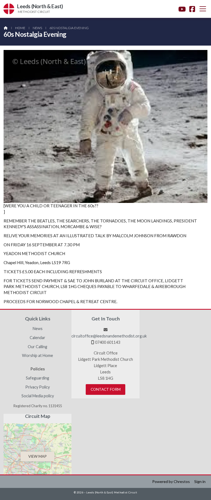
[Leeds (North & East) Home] (8, 9)
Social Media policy (37, 396)
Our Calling (37, 347)
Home (20, 28)
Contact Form (106, 389)
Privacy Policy (37, 387)
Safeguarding (37, 378)
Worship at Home (37, 355)
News (37, 28)
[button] (202, 9)
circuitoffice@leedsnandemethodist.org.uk (109, 336)
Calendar (37, 338)
